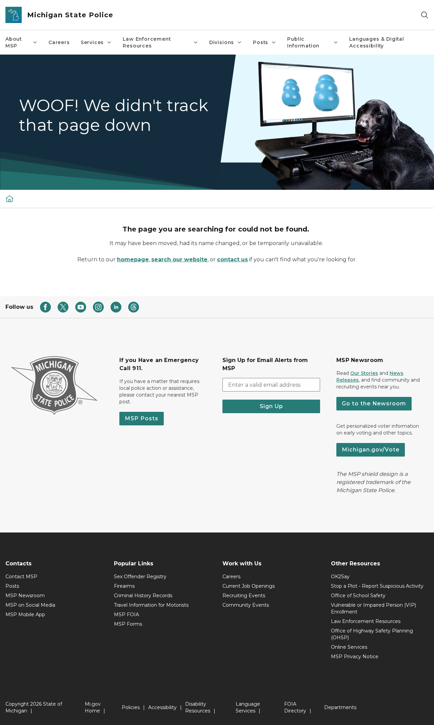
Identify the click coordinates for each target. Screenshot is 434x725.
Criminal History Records (143, 595)
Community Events (245, 605)
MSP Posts (141, 418)
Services (92, 42)
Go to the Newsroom (374, 403)
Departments (340, 707)
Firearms (124, 586)
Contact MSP (21, 576)
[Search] (424, 15)
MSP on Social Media (30, 605)
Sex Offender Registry (140, 576)
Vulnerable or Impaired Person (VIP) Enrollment (373, 608)
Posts (260, 42)
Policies (131, 707)
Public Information (303, 42)
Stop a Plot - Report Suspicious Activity (377, 586)
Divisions (221, 42)
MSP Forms (128, 624)
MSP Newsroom (25, 595)
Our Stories (364, 373)
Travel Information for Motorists (151, 605)
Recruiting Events (243, 595)
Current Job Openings (248, 586)
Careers (59, 42)
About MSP (13, 42)
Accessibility (162, 707)
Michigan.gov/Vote (370, 449)
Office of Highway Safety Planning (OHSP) (372, 634)
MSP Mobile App (25, 614)
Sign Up (271, 406)
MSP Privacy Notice (354, 656)
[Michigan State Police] (9, 199)
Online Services (349, 647)
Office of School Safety (358, 595)
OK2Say (340, 576)
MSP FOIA (126, 614)
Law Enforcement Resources (147, 42)
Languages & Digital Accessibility (376, 42)
